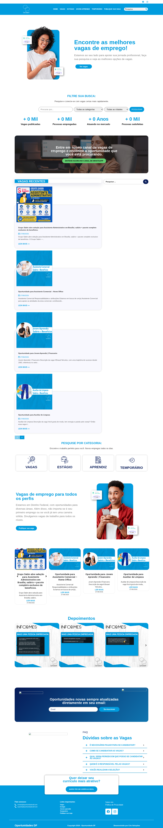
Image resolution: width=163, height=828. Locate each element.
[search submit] (145, 181)
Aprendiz (98, 467)
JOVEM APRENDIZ (83, 9)
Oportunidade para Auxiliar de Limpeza (34, 415)
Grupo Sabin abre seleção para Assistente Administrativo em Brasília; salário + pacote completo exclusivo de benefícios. (30, 581)
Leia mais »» (24, 244)
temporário (131, 468)
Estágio (64, 467)
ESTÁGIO (70, 9)
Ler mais (30, 601)
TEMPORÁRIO (97, 9)
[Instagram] (147, 2)
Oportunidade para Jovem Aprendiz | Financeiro (37, 353)
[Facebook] (143, 2)
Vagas (31, 467)
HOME (55, 9)
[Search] (146, 9)
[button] (17, 645)
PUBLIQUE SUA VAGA (112, 9)
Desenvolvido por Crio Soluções (127, 825)
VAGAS (62, 9)
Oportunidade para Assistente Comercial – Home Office (40, 291)
